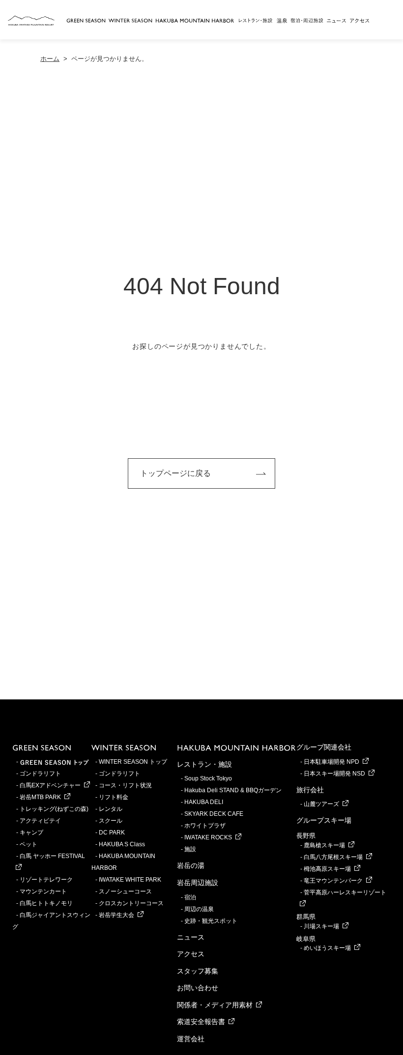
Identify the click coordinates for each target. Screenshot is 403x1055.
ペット (28, 844)
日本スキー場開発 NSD (334, 773)
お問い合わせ (197, 988)
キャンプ (31, 832)
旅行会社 (310, 790)
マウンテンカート (43, 891)
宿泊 (190, 897)
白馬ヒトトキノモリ (46, 903)
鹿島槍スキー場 (324, 845)
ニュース (190, 937)
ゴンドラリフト (40, 773)
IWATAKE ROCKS (208, 837)
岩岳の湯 (190, 865)
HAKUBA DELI (203, 802)
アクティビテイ (40, 820)
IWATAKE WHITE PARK (130, 879)
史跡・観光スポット (210, 920)
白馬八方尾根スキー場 (333, 857)
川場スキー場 (321, 926)
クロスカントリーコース (131, 903)
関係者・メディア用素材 (215, 1005)
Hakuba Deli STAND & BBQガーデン (233, 790)
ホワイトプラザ (205, 825)
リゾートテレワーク (46, 879)
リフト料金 (113, 797)
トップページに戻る (175, 473)
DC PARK (112, 832)
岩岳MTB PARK (40, 797)
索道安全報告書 (201, 1022)
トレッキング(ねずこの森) (54, 808)
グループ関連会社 (323, 747)
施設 (190, 849)
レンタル (110, 808)
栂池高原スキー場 (327, 868)
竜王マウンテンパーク (333, 880)
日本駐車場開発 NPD (331, 761)
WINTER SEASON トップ (133, 761)
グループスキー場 (323, 820)
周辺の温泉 (199, 909)
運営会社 (190, 1039)
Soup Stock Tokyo (208, 778)
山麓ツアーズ (321, 804)
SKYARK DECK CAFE (213, 813)
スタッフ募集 (197, 971)
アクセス (190, 954)
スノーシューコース (125, 891)
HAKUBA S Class (122, 844)
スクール (110, 820)
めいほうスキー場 (327, 947)
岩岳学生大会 (116, 915)
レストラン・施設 (204, 764)
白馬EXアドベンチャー (50, 785)
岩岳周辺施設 (197, 883)
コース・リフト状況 (125, 785)
